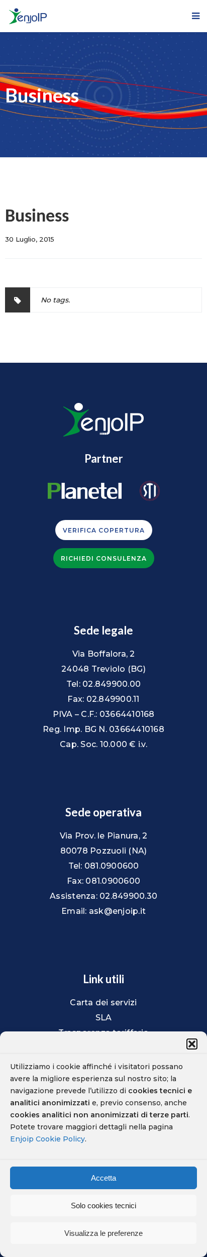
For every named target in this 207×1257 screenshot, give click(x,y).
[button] (192, 1044)
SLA (103, 1017)
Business (37, 217)
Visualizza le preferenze (103, 1233)
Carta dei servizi (103, 1002)
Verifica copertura (104, 530)
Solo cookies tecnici (103, 1205)
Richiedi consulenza (104, 558)
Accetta (103, 1178)
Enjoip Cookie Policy (47, 1138)
